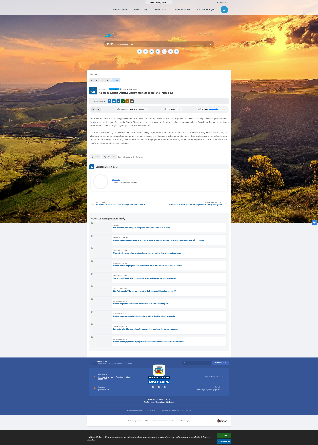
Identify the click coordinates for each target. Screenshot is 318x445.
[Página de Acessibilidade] (176, 51)
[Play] (93, 109)
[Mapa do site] (170, 51)
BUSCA (110, 44)
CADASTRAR (219, 363)
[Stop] (98, 109)
